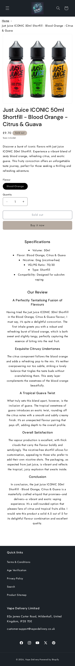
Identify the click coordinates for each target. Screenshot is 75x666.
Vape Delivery (32, 659)
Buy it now (38, 225)
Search (11, 587)
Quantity (7, 194)
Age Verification (17, 570)
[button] (7, 8)
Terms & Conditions (18, 562)
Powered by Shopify (49, 659)
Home (5, 21)
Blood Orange (17, 187)
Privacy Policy (15, 578)
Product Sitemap (16, 595)
